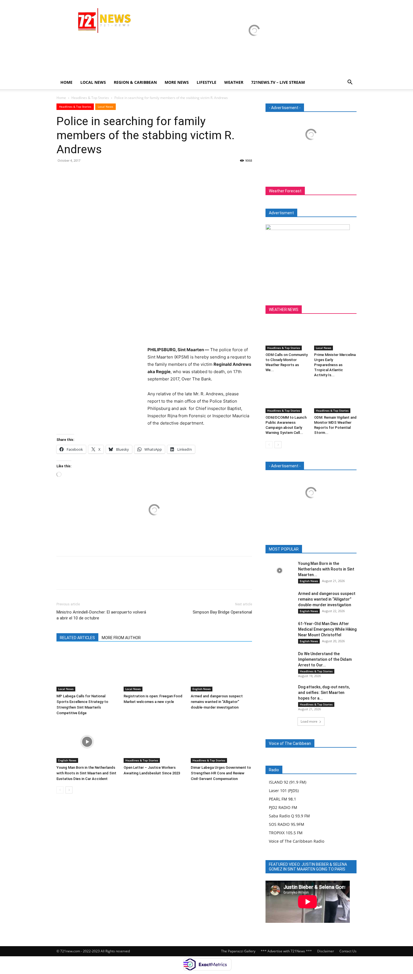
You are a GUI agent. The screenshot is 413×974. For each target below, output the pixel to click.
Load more (309, 721)
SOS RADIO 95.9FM (286, 824)
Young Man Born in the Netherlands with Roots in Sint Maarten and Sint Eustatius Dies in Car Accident (86, 773)
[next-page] (68, 789)
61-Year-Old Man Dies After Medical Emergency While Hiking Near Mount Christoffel (327, 629)
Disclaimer (325, 951)
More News (177, 82)
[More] (114, 173)
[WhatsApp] (100, 173)
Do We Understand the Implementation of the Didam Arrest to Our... (325, 659)
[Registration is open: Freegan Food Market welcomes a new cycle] (154, 670)
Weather (233, 82)
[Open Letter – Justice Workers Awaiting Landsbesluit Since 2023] (154, 742)
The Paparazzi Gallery (238, 951)
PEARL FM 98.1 (282, 799)
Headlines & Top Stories (90, 97)
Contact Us (348, 951)
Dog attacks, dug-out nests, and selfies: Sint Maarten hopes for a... (324, 692)
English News (201, 689)
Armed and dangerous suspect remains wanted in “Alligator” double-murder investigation (217, 701)
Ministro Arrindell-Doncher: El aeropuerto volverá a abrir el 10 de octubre (101, 615)
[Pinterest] (88, 173)
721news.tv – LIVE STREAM (278, 82)
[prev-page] (59, 789)
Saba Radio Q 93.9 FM (289, 816)
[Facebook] (62, 173)
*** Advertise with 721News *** (286, 951)
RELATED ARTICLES (77, 637)
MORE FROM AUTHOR (121, 637)
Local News (93, 82)
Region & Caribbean (135, 82)
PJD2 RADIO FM (283, 807)
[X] (75, 173)
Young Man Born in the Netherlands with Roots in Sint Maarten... (326, 569)
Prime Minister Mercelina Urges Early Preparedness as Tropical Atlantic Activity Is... (335, 365)
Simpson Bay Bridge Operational (222, 612)
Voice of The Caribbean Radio (296, 841)
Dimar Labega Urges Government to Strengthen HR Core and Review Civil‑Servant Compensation (221, 773)
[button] (350, 82)
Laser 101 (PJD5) (284, 790)
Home (66, 82)
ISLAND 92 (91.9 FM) (287, 782)
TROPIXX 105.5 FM (286, 832)
